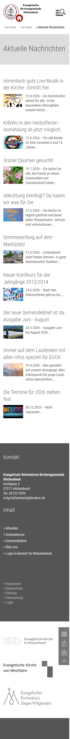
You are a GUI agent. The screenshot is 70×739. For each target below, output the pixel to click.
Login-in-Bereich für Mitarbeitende (29, 553)
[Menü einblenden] (60, 12)
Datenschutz (14, 588)
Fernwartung (14, 598)
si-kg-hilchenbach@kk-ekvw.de (24, 498)
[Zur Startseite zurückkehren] (22, 5)
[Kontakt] (64, 652)
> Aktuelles (25, 27)
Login (9, 602)
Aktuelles (12, 528)
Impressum (13, 584)
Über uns (12, 547)
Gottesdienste (15, 535)
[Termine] (64, 633)
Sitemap (11, 593)
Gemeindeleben (16, 541)
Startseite (10, 27)
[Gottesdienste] (64, 643)
